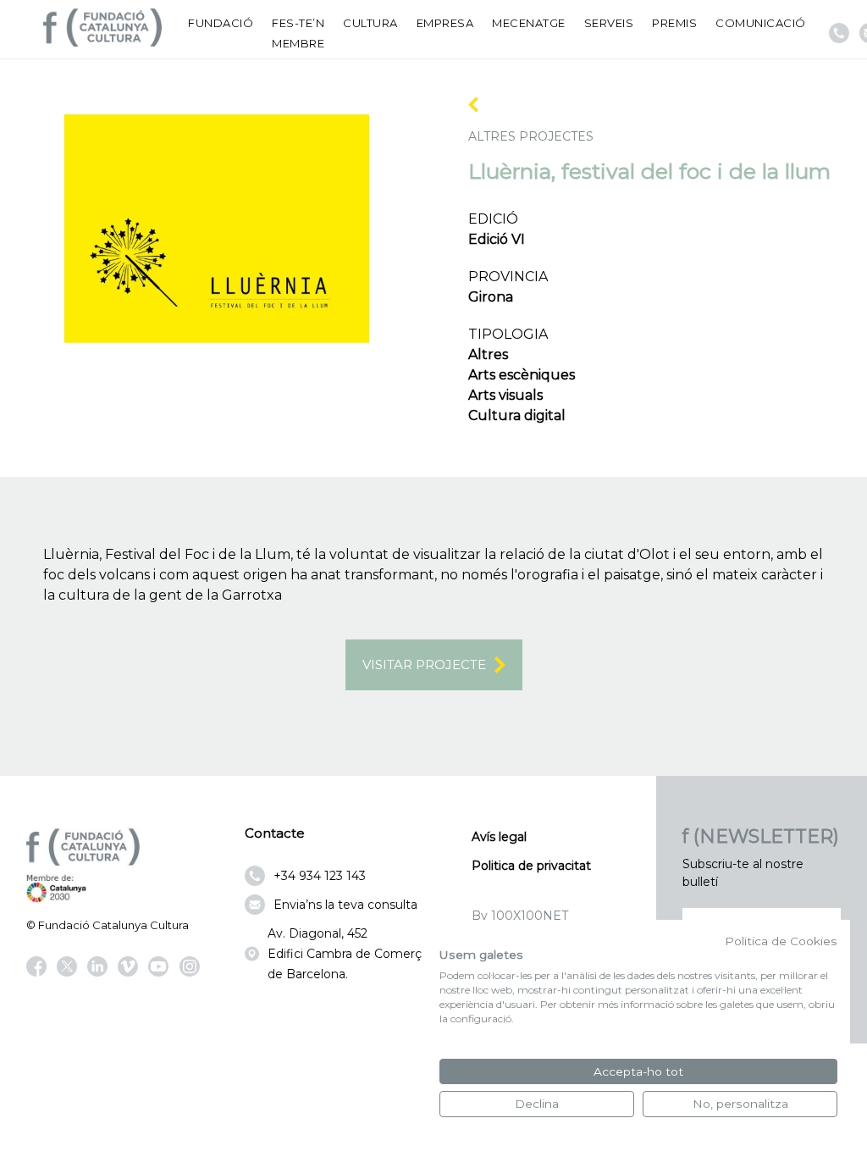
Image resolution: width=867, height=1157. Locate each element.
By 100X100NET (520, 915)
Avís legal (499, 836)
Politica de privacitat (531, 865)
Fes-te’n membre (298, 33)
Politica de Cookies (781, 941)
